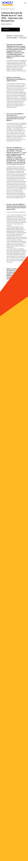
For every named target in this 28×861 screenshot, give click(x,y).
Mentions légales (18, 850)
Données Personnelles (19, 854)
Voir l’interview (6, 29)
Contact (3, 850)
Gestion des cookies (6, 854)
